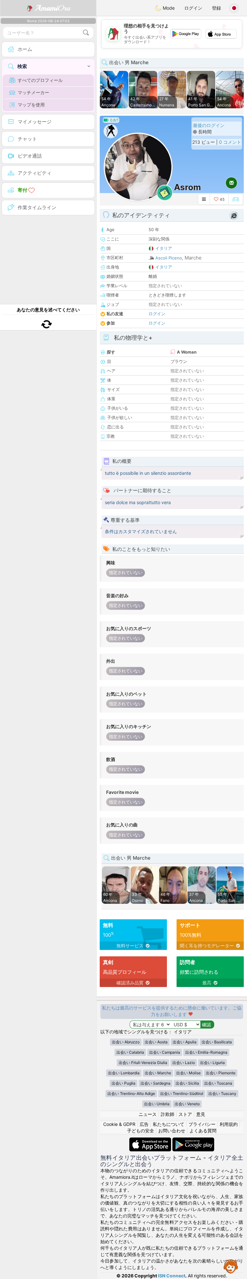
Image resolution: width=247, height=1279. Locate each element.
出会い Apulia (185, 1042)
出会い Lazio (183, 1062)
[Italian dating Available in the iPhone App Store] (150, 1140)
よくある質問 (202, 1130)
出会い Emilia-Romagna (206, 1052)
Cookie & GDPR (119, 1124)
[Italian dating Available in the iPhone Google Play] (193, 1140)
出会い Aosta (156, 1042)
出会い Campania (164, 1052)
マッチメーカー (33, 92)
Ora (52, 8)
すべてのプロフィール (40, 80)
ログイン (193, 8)
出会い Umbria (156, 1103)
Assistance (231, 1266)
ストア (185, 1114)
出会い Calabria (130, 1052)
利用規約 (229, 1124)
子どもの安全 (140, 1130)
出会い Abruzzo (126, 1042)
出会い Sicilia (187, 1083)
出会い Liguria (212, 1062)
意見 (200, 1114)
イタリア (163, 248)
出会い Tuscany (222, 1093)
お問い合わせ (171, 1130)
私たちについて (168, 1124)
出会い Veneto (187, 1103)
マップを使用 (31, 104)
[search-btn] (85, 32)
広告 (144, 1124)
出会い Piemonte (220, 1072)
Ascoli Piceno (168, 257)
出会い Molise (188, 1072)
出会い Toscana (218, 1083)
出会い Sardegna (155, 1083)
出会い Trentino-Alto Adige (131, 1093)
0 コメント (230, 142)
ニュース (148, 1114)
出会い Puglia (123, 1083)
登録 (216, 8)
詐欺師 (167, 1114)
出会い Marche (158, 1072)
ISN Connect (171, 1275)
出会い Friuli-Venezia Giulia (143, 1062)
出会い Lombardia (124, 1072)
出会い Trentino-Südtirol (181, 1093)
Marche (193, 258)
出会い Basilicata (217, 1042)
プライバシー (201, 1124)
